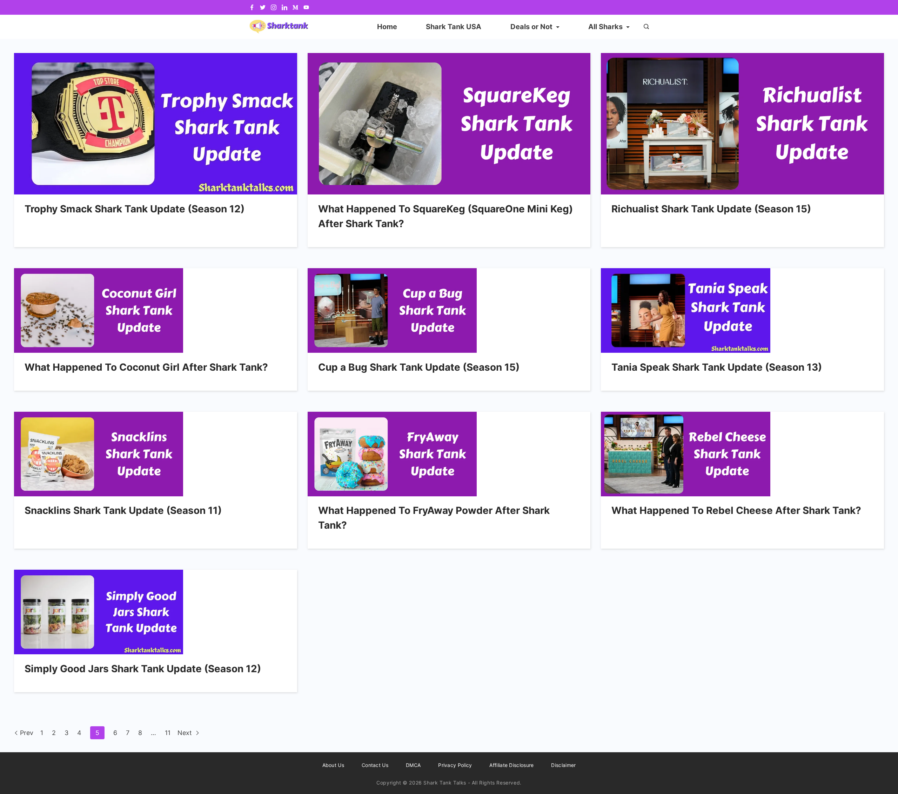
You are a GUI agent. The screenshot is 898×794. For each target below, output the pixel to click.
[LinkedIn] (284, 7)
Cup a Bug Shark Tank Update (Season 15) (419, 367)
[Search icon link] (644, 27)
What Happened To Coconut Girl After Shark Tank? (146, 367)
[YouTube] (306, 7)
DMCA (413, 765)
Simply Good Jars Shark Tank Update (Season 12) (143, 669)
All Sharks (605, 26)
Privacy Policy (455, 765)
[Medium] (295, 7)
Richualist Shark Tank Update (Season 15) (711, 209)
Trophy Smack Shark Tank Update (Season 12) (134, 209)
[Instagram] (273, 7)
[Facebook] (252, 7)
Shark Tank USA (453, 26)
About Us (333, 765)
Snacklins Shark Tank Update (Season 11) (123, 510)
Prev (26, 732)
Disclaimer (563, 765)
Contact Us (375, 765)
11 (167, 732)
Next (185, 732)
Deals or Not (531, 26)
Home (387, 26)
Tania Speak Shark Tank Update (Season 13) (716, 367)
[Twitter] (263, 7)
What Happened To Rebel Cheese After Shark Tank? (736, 510)
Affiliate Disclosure (511, 765)
